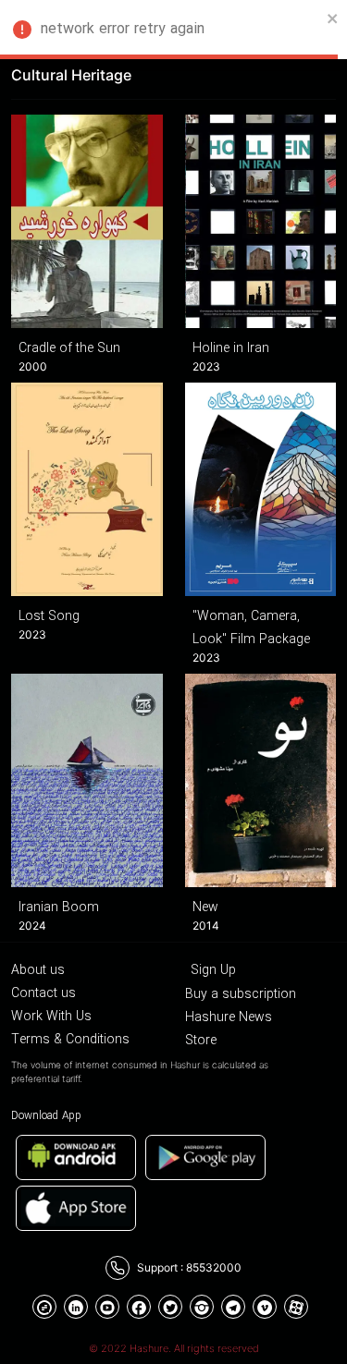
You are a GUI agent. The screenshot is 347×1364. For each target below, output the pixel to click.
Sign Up (213, 970)
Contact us (43, 993)
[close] (333, 18)
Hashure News (228, 1017)
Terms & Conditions (70, 1039)
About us (38, 970)
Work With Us (51, 1016)
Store (201, 1040)
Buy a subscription (240, 994)
